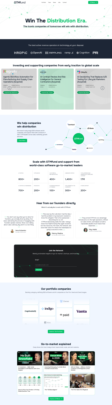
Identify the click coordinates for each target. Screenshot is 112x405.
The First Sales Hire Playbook (79, 389)
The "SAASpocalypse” (51, 389)
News (54, 2)
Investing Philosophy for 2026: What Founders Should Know (55, 367)
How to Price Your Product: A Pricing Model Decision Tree (28, 390)
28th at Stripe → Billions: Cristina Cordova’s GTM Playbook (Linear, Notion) (80, 368)
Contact (65, 2)
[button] (9, 88)
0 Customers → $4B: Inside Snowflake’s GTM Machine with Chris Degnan (29, 368)
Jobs (59, 2)
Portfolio (44, 2)
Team (49, 2)
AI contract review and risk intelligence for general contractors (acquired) (26, 79)
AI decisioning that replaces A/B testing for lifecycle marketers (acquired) (65, 79)
